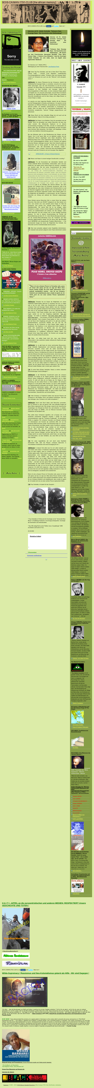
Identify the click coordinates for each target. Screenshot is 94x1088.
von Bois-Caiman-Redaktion (10, 295)
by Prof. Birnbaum (8, 265)
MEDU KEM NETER (8, 179)
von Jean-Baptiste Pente (10, 313)
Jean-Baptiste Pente (53, 66)
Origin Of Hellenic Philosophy (80, 727)
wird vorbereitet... (77, 536)
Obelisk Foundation (78, 703)
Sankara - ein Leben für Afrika (80, 658)
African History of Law (9, 398)
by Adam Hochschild (8, 213)
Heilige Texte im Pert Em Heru (11, 359)
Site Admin (5, 419)
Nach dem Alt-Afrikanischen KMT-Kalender (78, 168)
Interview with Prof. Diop (79, 436)
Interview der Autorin (8, 1072)
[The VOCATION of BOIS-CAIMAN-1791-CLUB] (81, 223)
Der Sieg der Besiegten (79, 618)
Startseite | (6, 1085)
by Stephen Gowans (8, 305)
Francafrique (76, 893)
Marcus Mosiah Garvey (79, 576)
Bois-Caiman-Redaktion (9, 82)
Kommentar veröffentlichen (34, 555)
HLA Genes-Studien (78, 725)
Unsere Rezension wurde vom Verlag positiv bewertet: (27, 1062)
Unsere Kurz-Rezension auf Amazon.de (13, 1069)
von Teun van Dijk (8, 332)
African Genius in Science (10, 377)
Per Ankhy (75, 747)
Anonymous (6, 408)
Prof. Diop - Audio (77, 438)
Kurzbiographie (7, 110)
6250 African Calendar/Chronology (26, 1085)
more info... (77, 216)
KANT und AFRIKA (78, 819)
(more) (3, 417)
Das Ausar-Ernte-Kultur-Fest (80, 290)
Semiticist (5, 451)
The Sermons (7, 141)
